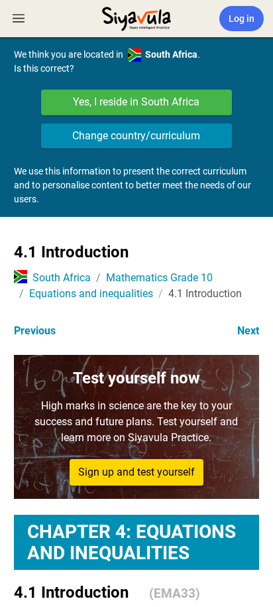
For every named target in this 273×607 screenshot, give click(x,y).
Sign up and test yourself (136, 472)
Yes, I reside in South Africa (136, 102)
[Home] (136, 17)
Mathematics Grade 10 (159, 277)
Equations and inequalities (91, 293)
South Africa (61, 277)
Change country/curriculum (136, 135)
